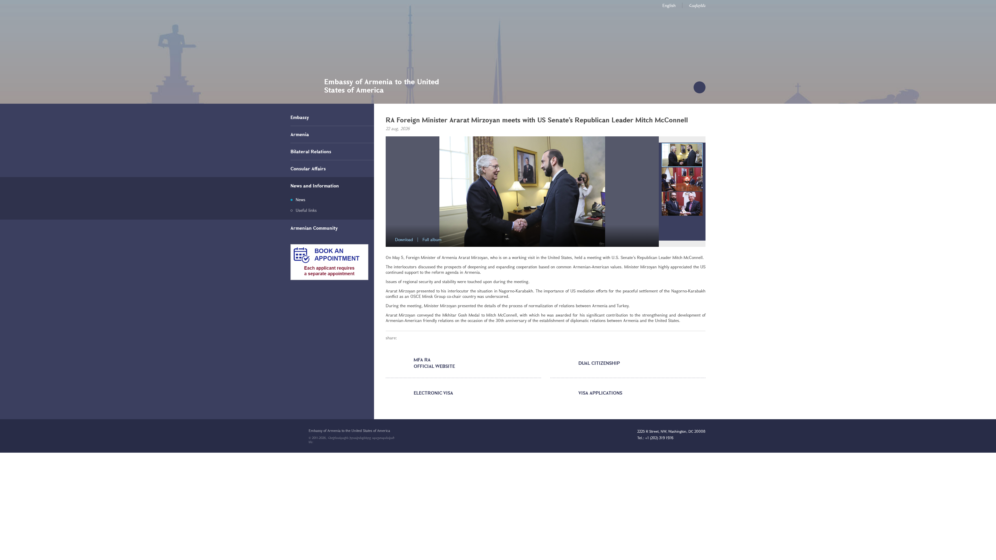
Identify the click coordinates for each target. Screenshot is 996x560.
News (300, 199)
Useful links (306, 210)
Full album (432, 239)
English (669, 5)
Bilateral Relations (310, 151)
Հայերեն (697, 5)
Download (404, 239)
